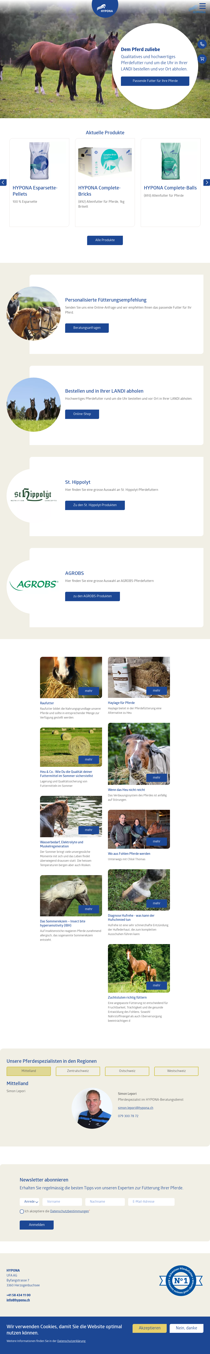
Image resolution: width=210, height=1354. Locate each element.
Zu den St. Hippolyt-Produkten (95, 505)
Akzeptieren (150, 1328)
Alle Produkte (105, 240)
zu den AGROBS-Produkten (92, 596)
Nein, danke (186, 1328)
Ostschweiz (127, 1071)
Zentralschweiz (78, 1071)
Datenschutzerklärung (71, 1341)
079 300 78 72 (128, 1116)
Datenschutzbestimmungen (69, 1211)
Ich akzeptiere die (57, 1211)
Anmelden (37, 1225)
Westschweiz (176, 1071)
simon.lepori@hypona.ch (135, 1108)
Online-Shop (82, 414)
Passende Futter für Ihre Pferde (155, 81)
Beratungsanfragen (87, 328)
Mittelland (28, 1071)
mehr (89, 691)
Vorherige (3, 182)
